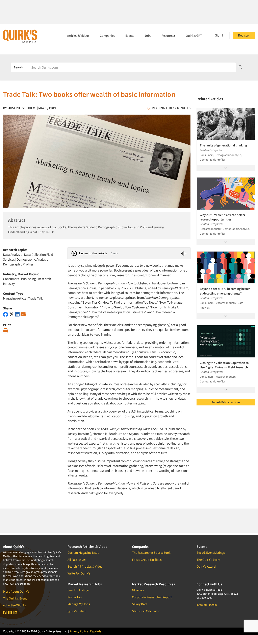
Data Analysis (12, 254)
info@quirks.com (207, 605)
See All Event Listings (211, 552)
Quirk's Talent (77, 611)
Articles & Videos (78, 35)
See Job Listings (78, 590)
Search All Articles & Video (85, 566)
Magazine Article (14, 298)
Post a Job (75, 597)
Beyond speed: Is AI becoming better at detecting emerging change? (225, 291)
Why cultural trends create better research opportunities (222, 217)
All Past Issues (77, 560)
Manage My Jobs (79, 604)
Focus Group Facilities (147, 560)
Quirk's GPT (194, 35)
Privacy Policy (79, 631)
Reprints (95, 631)
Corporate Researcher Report (152, 597)
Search (18, 67)
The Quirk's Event (15, 598)
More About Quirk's (16, 591)
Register (244, 35)
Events (129, 35)
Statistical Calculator (146, 611)
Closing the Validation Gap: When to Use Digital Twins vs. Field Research (224, 365)
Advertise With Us (15, 605)
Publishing (28, 279)
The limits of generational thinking (223, 145)
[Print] (5, 330)
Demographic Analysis (32, 259)
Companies (107, 35)
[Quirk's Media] (20, 36)
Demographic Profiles (18, 264)
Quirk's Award (206, 566)
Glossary (138, 590)
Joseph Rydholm (21, 108)
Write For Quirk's (79, 573)
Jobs (148, 35)
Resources (168, 35)
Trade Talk (35, 298)
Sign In (220, 35)
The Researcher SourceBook (151, 552)
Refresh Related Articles (226, 402)
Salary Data (139, 604)
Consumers (11, 279)
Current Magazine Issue (83, 552)
